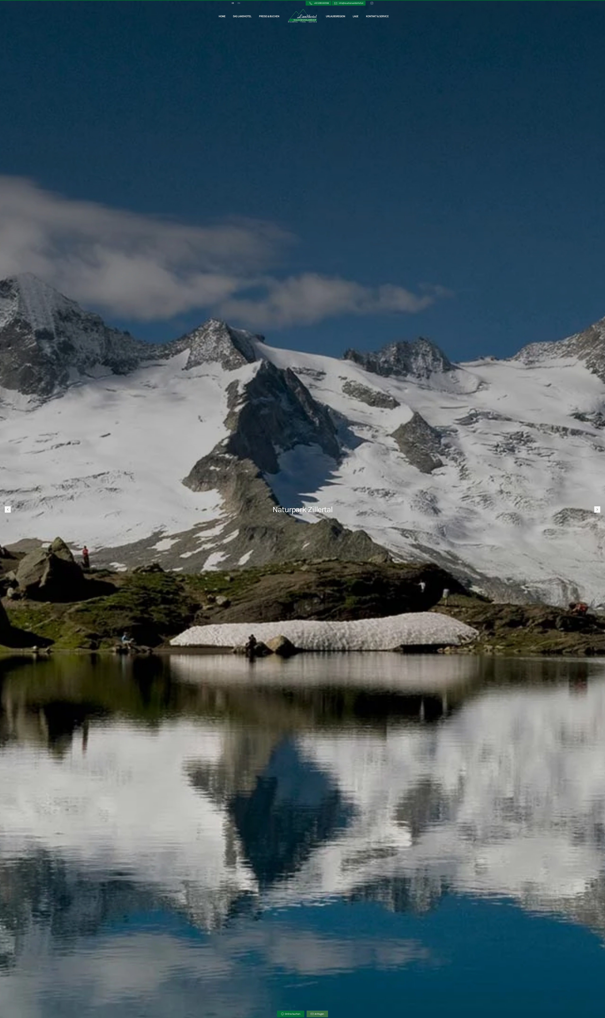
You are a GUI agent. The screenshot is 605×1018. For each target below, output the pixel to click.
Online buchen (292, 1013)
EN (239, 3)
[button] (8, 509)
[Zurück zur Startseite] (302, 16)
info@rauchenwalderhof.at (350, 3)
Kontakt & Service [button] (377, 16)
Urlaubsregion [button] (335, 16)
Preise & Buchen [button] (269, 16)
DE (233, 3)
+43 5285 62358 (320, 3)
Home (222, 16)
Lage (355, 16)
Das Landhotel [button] (242, 16)
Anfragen (319, 1013)
